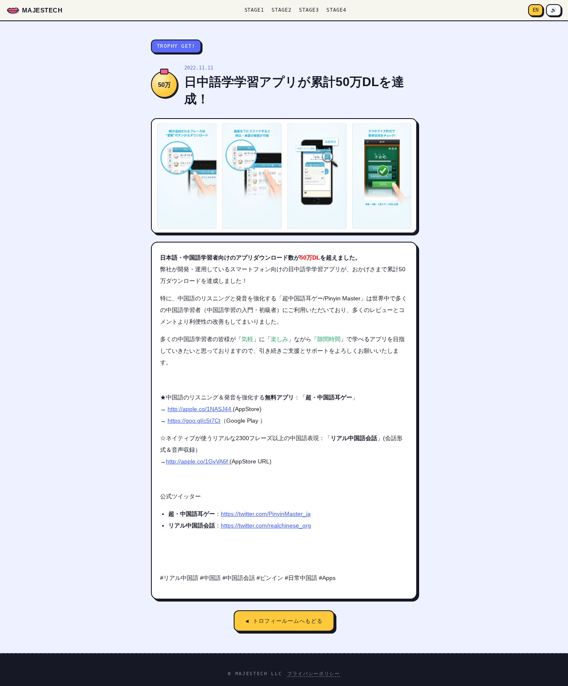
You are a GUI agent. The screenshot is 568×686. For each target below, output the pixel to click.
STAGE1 (254, 10)
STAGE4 (336, 10)
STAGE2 (281, 10)
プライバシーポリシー (313, 673)
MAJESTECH (42, 10)
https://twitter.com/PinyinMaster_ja (266, 513)
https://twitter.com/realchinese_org (266, 525)
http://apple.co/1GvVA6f (198, 461)
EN (535, 10)
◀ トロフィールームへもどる (284, 621)
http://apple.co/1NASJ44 (200, 409)
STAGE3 (309, 10)
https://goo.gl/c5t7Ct (194, 420)
